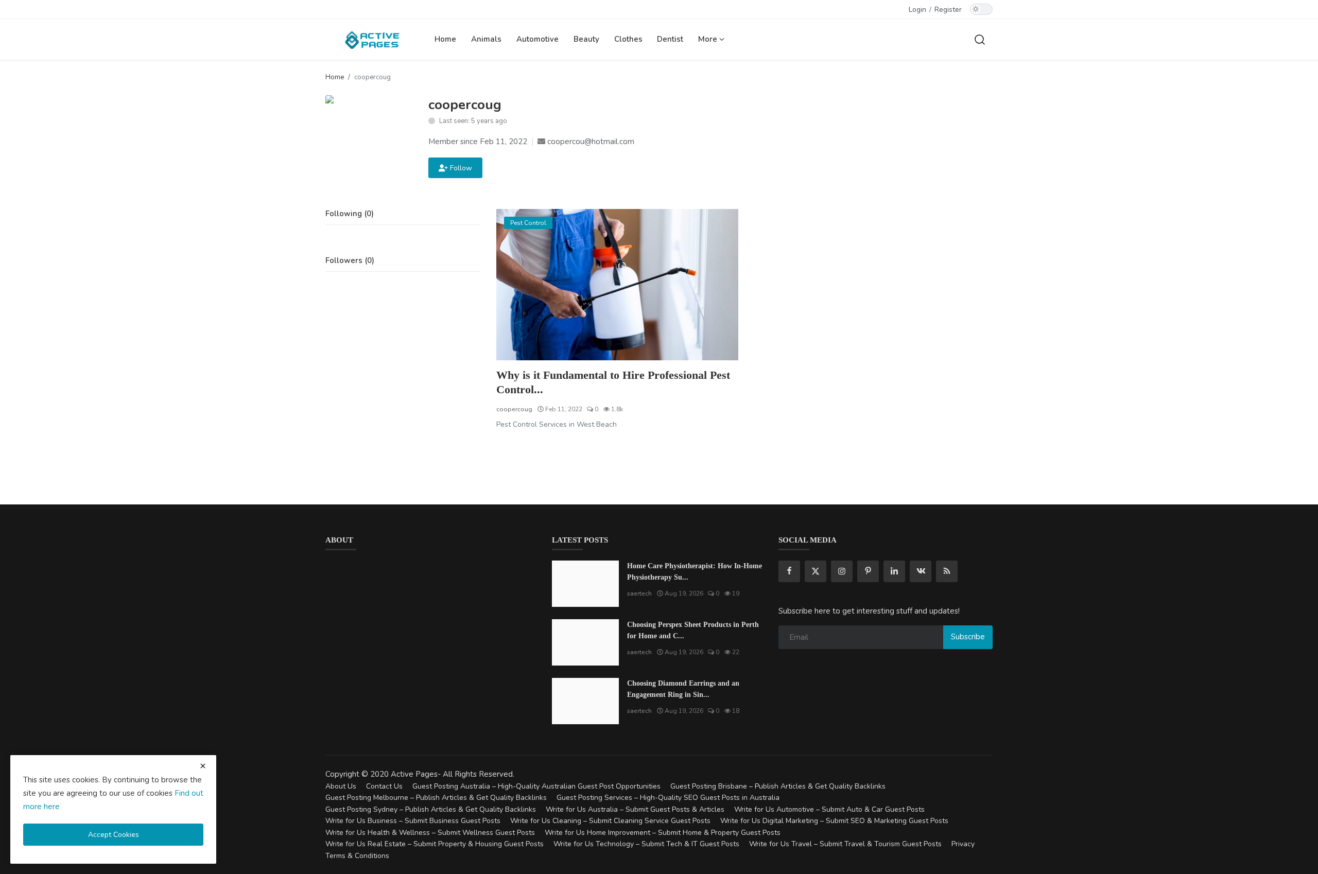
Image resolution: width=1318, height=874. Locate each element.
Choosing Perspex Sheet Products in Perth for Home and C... (693, 630)
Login (917, 9)
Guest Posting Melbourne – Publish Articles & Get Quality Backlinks (436, 797)
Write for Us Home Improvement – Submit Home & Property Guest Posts (663, 832)
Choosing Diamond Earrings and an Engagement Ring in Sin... (683, 688)
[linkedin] (894, 571)
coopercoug (514, 409)
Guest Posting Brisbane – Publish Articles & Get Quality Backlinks (778, 786)
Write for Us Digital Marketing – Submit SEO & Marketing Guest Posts (834, 821)
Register (948, 9)
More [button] (708, 39)
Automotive (537, 39)
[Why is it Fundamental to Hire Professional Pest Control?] (617, 284)
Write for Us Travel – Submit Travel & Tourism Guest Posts (845, 844)
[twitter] (815, 571)
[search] (980, 39)
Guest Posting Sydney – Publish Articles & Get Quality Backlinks (430, 809)
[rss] (947, 571)
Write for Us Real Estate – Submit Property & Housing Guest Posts (434, 844)
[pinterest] (868, 571)
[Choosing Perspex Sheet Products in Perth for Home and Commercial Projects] (585, 642)
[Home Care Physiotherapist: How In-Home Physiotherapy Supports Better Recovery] (585, 584)
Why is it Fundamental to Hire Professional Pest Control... (613, 382)
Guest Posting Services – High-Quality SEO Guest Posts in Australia (668, 797)
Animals (486, 39)
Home (445, 39)
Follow (459, 168)
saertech (639, 593)
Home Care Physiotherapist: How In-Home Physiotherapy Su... (694, 571)
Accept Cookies (113, 835)
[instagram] (842, 571)
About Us (340, 786)
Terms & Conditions (357, 856)
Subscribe (968, 637)
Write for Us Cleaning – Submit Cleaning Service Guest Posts (610, 821)
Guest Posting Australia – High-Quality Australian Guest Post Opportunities (536, 786)
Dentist (670, 39)
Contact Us (384, 786)
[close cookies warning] (203, 766)
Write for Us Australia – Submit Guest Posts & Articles (635, 809)
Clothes (628, 39)
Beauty (586, 39)
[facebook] (789, 571)
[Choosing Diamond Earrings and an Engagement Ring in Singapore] (585, 701)
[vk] (920, 571)
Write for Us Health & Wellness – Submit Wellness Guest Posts (430, 832)
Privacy (963, 844)
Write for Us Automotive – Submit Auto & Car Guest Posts (829, 809)
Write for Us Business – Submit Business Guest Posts (412, 821)
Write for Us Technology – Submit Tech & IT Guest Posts (646, 844)
